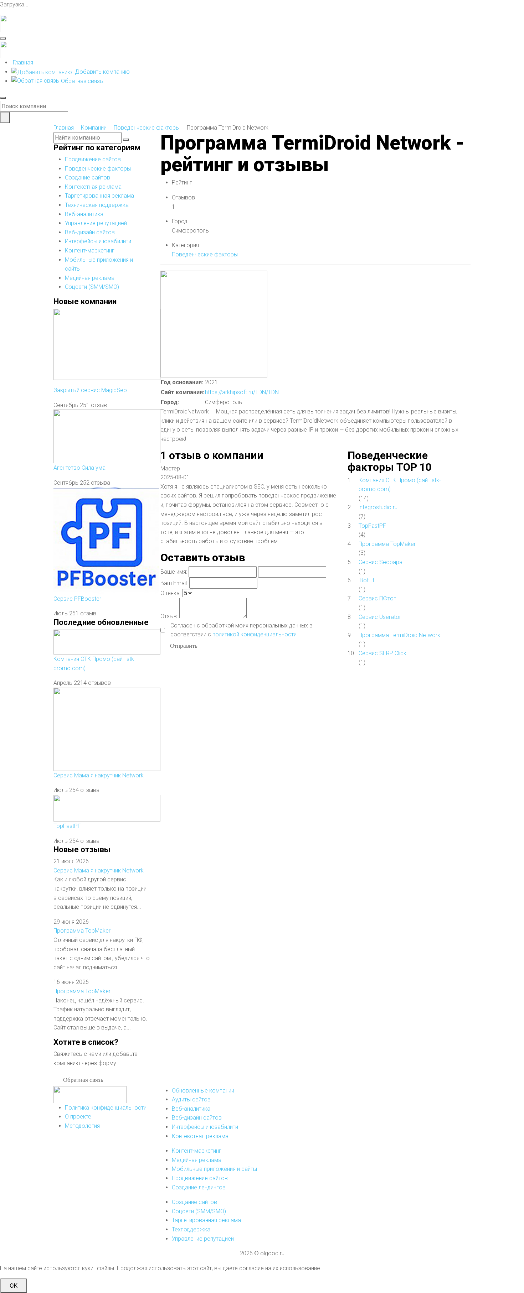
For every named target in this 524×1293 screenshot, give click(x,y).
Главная (23, 62)
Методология (82, 1125)
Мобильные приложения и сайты (214, 1169)
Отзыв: (169, 616)
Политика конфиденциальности (106, 1107)
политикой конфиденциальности (254, 634)
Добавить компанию (101, 71)
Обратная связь (82, 81)
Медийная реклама (89, 278)
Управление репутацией (96, 223)
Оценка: (170, 593)
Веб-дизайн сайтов (90, 232)
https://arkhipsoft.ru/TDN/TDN (242, 392)
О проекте (78, 1116)
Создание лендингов (199, 1187)
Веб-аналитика (84, 214)
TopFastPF (67, 826)
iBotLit (366, 580)
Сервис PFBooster (77, 598)
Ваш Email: (174, 583)
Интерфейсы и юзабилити (98, 241)
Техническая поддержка (97, 205)
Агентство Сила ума (79, 467)
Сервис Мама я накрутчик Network (98, 775)
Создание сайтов (87, 177)
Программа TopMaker (82, 930)
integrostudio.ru (378, 507)
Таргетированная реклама (99, 195)
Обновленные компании (203, 1090)
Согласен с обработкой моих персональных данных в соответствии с (241, 630)
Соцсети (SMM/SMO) (92, 286)
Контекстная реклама (93, 186)
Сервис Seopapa (380, 562)
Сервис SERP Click (382, 653)
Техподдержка (191, 1229)
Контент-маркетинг (89, 250)
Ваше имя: (173, 571)
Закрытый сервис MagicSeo (90, 390)
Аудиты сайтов (191, 1099)
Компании (94, 127)
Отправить (183, 645)
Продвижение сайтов (93, 159)
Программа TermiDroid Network (399, 635)
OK (13, 1285)
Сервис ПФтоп (377, 598)
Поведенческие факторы (147, 127)
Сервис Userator (380, 617)
